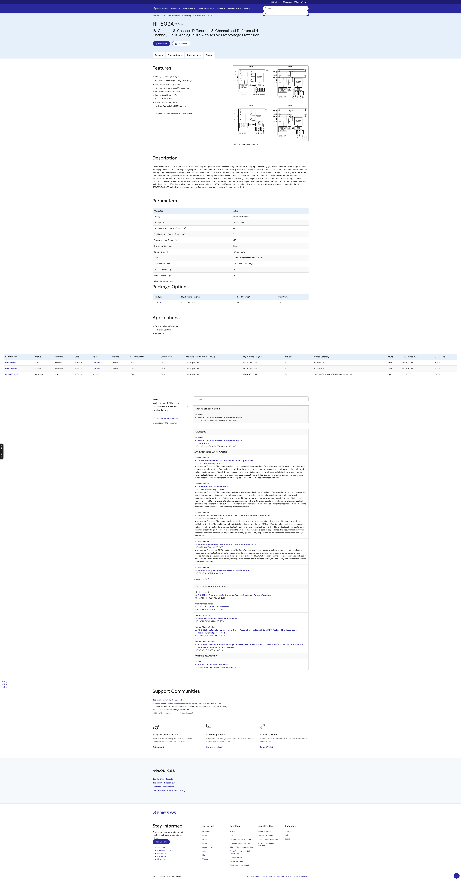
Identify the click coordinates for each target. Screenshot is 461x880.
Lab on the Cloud (236, 861)
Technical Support (265, 831)
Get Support (158, 747)
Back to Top (458, 878)
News (204, 843)
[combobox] (286, 13)
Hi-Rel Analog (186, 16)
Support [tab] (209, 55)
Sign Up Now (161, 842)
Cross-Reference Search (239, 865)
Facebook (161, 853)
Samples (288, 2)
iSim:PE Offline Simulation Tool (241, 847)
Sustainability (207, 847)
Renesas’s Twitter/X (166, 850)
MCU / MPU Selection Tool (240, 843)
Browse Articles (213, 747)
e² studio (233, 831)
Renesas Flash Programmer (240, 839)
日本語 (287, 839)
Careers (205, 835)
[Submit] (265, 13)
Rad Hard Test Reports (163, 779)
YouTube (161, 847)
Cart (297, 2)
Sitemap (289, 876)
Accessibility (279, 876)
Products (156, 16)
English (288, 831)
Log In (305, 2)
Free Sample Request (266, 835)
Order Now (182, 43)
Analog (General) (186, 713)
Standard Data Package (163, 786)
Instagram (161, 856)
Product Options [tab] (175, 55)
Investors (205, 839)
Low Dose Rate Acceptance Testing (169, 790)
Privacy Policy (266, 876)
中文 (286, 835)
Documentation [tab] (194, 55)
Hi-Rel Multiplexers (199, 16)
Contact (205, 851)
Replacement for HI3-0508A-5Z (167, 700)
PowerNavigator (236, 857)
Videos (205, 859)
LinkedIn (161, 859)
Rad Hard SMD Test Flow (164, 783)
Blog (204, 855)
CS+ (231, 835)
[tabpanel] (230, 746)
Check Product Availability (268, 839)
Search (286, 8)
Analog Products (171, 713)
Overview (206, 831)
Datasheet (162, 43)
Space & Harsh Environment (170, 16)
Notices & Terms (253, 876)
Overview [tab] (159, 55)
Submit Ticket (266, 747)
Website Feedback (301, 876)
